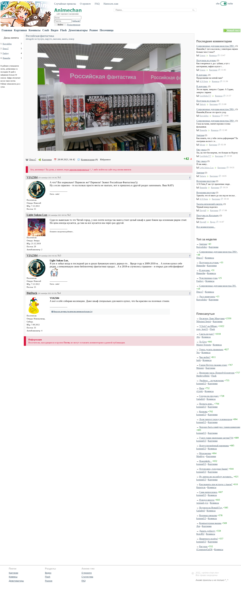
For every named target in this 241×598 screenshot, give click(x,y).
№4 (59, 293)
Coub (45, 30)
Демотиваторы (78, 30)
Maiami (200, 368)
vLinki (199, 391)
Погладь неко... (206, 403)
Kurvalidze (7, 44)
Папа (201, 388)
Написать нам (111, 3)
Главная (7, 30)
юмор (71, 39)
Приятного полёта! (208, 538)
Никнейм (6, 58)
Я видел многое (207, 500)
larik (198, 360)
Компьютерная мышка (210, 523)
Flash (63, 30)
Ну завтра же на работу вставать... (216, 476)
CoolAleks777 (205, 96)
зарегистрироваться (79, 169)
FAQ (97, 3)
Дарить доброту (207, 531)
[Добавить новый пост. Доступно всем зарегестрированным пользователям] (231, 31)
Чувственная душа (208, 278)
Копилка (203, 411)
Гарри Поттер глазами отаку (213, 365)
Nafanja (203, 176)
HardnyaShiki (203, 375)
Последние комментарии (214, 41)
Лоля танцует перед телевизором (215, 419)
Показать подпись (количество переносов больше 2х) (72, 311)
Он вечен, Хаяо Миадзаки (212, 318)
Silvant (202, 145)
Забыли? (76, 21)
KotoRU (200, 534)
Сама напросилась (208, 492)
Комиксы (35, 30)
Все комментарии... (205, 227)
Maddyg (200, 456)
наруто (48, 39)
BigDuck (32, 293)
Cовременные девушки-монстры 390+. (215, 46)
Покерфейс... (205, 461)
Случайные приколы (65, 3)
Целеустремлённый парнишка (214, 445)
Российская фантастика (40, 35)
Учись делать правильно (211, 349)
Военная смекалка (208, 515)
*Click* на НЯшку (208, 326)
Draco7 (6, 48)
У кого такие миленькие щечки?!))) (216, 437)
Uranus (202, 55)
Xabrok (203, 104)
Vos (198, 352)
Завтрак (200, 135)
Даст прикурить (207, 296)
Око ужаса (201, 149)
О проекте (85, 3)
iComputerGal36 (204, 549)
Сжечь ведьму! (206, 334)
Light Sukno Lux (37, 214)
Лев (198, 526)
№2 (69, 215)
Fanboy (6, 53)
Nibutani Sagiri (203, 321)
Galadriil (200, 399)
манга (65, 39)
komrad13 (201, 383)
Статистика (87, 577)
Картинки (20, 30)
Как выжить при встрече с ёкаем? (215, 484)
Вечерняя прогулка (205, 181)
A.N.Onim (204, 81)
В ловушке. (201, 75)
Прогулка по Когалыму (207, 215)
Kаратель (201, 487)
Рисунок (203, 546)
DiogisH (203, 210)
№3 (59, 255)
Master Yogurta (203, 344)
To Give (203, 341)
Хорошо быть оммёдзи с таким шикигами (219, 427)
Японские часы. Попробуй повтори (216, 372)
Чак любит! (204, 357)
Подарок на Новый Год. (211, 507)
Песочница (106, 30)
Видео (54, 30)
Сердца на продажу (209, 396)
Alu (198, 337)
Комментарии (88, 159)
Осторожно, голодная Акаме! (213, 469)
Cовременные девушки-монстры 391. (217, 285)
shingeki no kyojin (35, 39)
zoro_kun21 (202, 329)
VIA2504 (32, 177)
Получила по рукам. (206, 60)
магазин (57, 39)
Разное (93, 30)
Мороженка (205, 453)
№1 (59, 177)
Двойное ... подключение (211, 380)
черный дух (202, 503)
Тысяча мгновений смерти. (209, 204)
